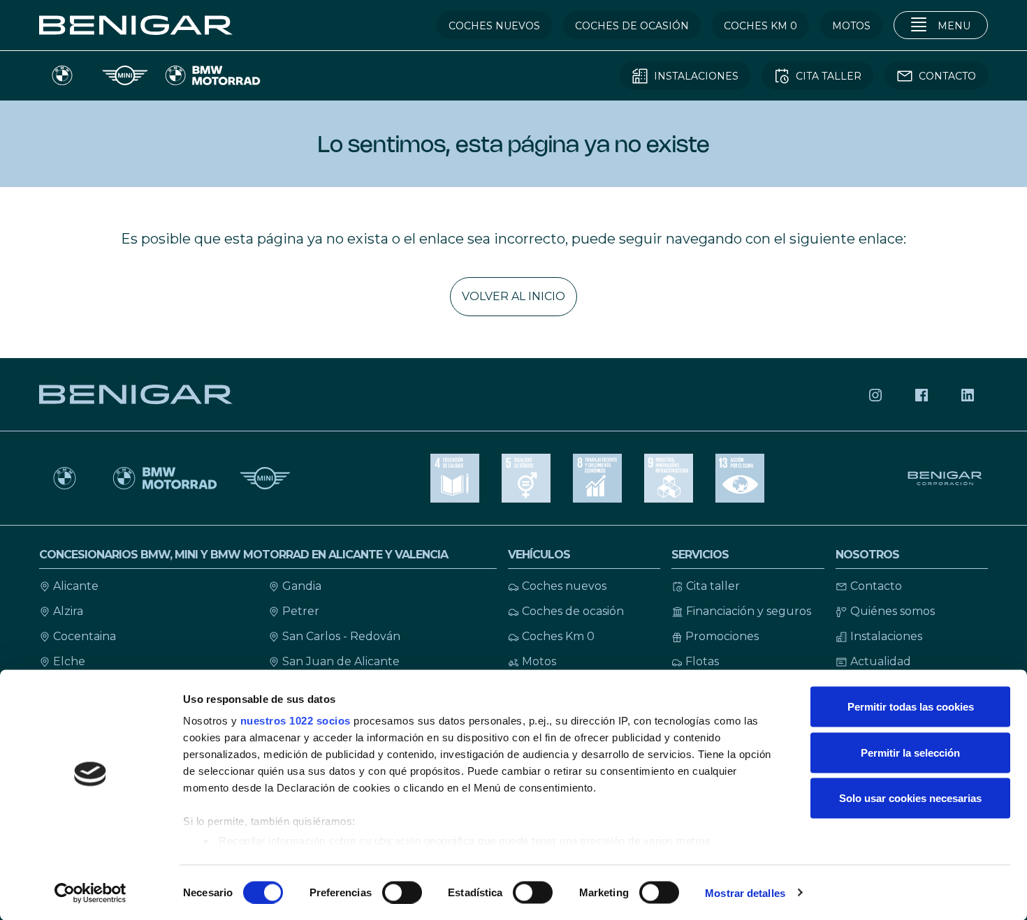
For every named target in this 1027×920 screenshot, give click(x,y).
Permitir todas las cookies (910, 707)
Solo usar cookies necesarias (910, 798)
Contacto (876, 586)
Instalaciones (886, 636)
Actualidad (880, 661)
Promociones (722, 636)
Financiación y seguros (748, 611)
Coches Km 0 (558, 636)
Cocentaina (84, 636)
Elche (69, 661)
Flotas (702, 661)
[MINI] (125, 76)
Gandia (301, 586)
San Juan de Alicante (341, 661)
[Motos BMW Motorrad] (164, 478)
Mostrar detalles (745, 892)
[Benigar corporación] (946, 478)
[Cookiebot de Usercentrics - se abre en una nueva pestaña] (90, 892)
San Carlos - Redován (341, 636)
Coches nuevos (564, 586)
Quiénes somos (892, 611)
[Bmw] (62, 76)
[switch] (402, 892)
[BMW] (64, 478)
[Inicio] (136, 24)
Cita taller (713, 586)
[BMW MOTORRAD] (213, 76)
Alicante (76, 586)
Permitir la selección (910, 752)
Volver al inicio (513, 296)
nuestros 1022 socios (295, 721)
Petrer (300, 611)
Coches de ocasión (573, 611)
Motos (539, 661)
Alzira (68, 611)
